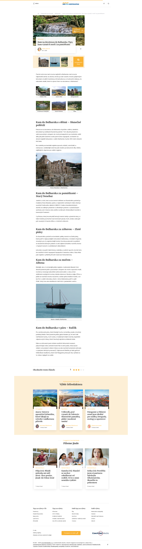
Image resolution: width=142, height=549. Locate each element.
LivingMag (61, 546)
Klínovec (54, 511)
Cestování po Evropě (47, 13)
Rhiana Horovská (96, 425)
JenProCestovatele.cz (38, 13)
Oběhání (79, 544)
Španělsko (64, 409)
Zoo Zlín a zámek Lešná (59, 521)
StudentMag (46, 546)
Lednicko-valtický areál (78, 518)
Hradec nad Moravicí (58, 518)
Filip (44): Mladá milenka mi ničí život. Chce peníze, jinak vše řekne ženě (45, 474)
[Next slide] (70, 62)
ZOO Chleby (55, 514)
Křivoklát (35, 521)
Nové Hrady (75, 514)
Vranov (74, 521)
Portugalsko (39, 409)
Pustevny (35, 511)
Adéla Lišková (46, 48)
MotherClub (72, 544)
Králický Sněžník (57, 516)
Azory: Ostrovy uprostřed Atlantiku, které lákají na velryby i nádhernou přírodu (45, 417)
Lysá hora (36, 518)
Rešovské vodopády (97, 511)
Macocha (35, 516)
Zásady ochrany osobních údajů (42, 535)
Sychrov (74, 516)
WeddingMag (54, 546)
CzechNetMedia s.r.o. (47, 543)
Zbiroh (93, 521)
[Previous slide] (36, 62)
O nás (34, 530)
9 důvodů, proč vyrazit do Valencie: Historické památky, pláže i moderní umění (70, 417)
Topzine (35, 546)
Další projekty (37, 533)
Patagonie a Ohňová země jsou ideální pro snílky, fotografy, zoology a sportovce (96, 415)
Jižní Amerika (91, 409)
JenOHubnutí (74, 546)
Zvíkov (93, 518)
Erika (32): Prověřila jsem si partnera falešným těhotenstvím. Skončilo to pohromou (96, 477)
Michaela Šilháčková (46, 425)
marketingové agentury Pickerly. (42, 544)
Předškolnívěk (96, 544)
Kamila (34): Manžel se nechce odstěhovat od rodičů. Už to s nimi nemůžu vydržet (70, 475)
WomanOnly (65, 544)
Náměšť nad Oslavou (97, 516)
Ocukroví (67, 546)
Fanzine (40, 546)
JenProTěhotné (87, 544)
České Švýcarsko (38, 514)
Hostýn (93, 514)
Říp (73, 511)
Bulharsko (58, 13)
